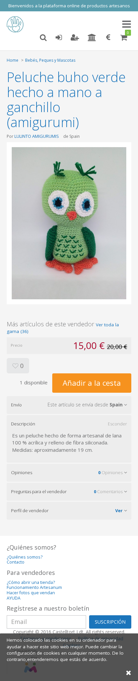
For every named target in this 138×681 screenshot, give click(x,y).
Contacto (15, 562)
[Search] (43, 38)
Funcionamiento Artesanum (34, 587)
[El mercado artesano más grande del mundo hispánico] (17, 24)
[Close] (128, 672)
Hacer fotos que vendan (31, 593)
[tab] (69, 404)
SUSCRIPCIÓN (110, 622)
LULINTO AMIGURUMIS (36, 136)
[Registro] (74, 38)
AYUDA (13, 598)
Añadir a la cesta (92, 383)
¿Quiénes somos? (25, 557)
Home (12, 60)
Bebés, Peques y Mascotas (50, 60)
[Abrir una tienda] (91, 38)
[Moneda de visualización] (108, 38)
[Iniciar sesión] (58, 38)
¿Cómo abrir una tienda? (31, 582)
